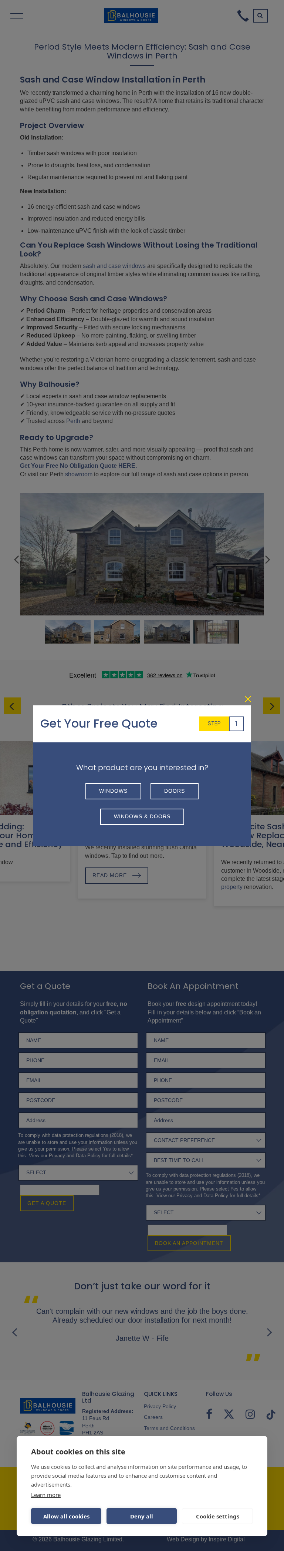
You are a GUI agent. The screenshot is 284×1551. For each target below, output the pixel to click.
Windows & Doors (142, 816)
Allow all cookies (66, 1516)
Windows (113, 791)
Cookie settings (217, 1516)
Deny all (141, 1516)
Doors (174, 791)
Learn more (46, 1494)
